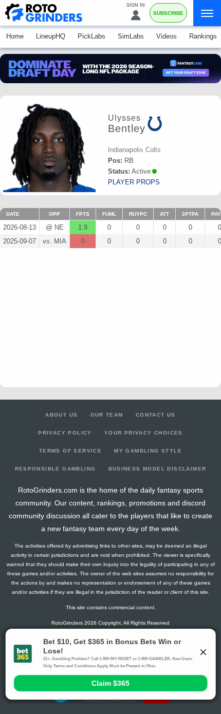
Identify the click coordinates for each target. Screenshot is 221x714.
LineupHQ (50, 36)
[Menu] (207, 13)
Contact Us (156, 415)
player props (134, 182)
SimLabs (131, 36)
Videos (166, 36)
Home (15, 36)
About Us (61, 415)
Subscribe (168, 13)
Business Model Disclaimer (157, 469)
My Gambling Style (148, 451)
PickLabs (91, 36)
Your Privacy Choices (143, 433)
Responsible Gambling (55, 469)
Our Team (106, 415)
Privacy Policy (65, 433)
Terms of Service (70, 451)
